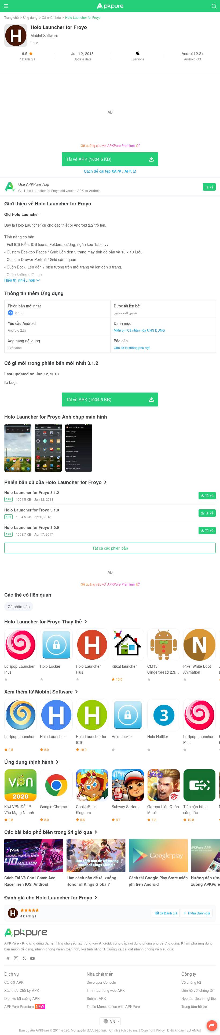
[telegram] (7, 958)
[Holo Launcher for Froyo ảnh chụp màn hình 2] (78, 448)
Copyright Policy (153, 1030)
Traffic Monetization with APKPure (113, 1006)
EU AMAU (193, 1030)
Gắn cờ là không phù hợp (132, 347)
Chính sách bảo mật (123, 1030)
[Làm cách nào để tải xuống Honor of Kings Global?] (96, 855)
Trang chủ (11, 17)
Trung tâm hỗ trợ (194, 1006)
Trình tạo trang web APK (106, 990)
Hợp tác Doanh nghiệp (198, 998)
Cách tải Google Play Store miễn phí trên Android (158, 881)
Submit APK (96, 998)
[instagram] (16, 958)
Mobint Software (44, 35)
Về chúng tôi (191, 982)
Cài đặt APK (14, 982)
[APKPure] (110, 6)
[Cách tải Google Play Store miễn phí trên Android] (158, 855)
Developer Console (101, 982)
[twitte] (24, 958)
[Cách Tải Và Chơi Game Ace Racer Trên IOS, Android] (33, 855)
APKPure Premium (19, 1006)
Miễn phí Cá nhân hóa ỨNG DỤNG (139, 330)
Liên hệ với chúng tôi (197, 990)
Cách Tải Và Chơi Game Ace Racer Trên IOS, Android (29, 881)
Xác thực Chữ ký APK (21, 990)
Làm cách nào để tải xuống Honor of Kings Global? (91, 881)
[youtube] (32, 958)
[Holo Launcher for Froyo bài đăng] (17, 448)
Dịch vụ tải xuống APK (22, 998)
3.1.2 (19, 312)
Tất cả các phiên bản (110, 548)
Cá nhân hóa (51, 17)
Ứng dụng (30, 17)
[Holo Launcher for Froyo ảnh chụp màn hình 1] (48, 448)
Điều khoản (175, 1030)
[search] (214, 6)
